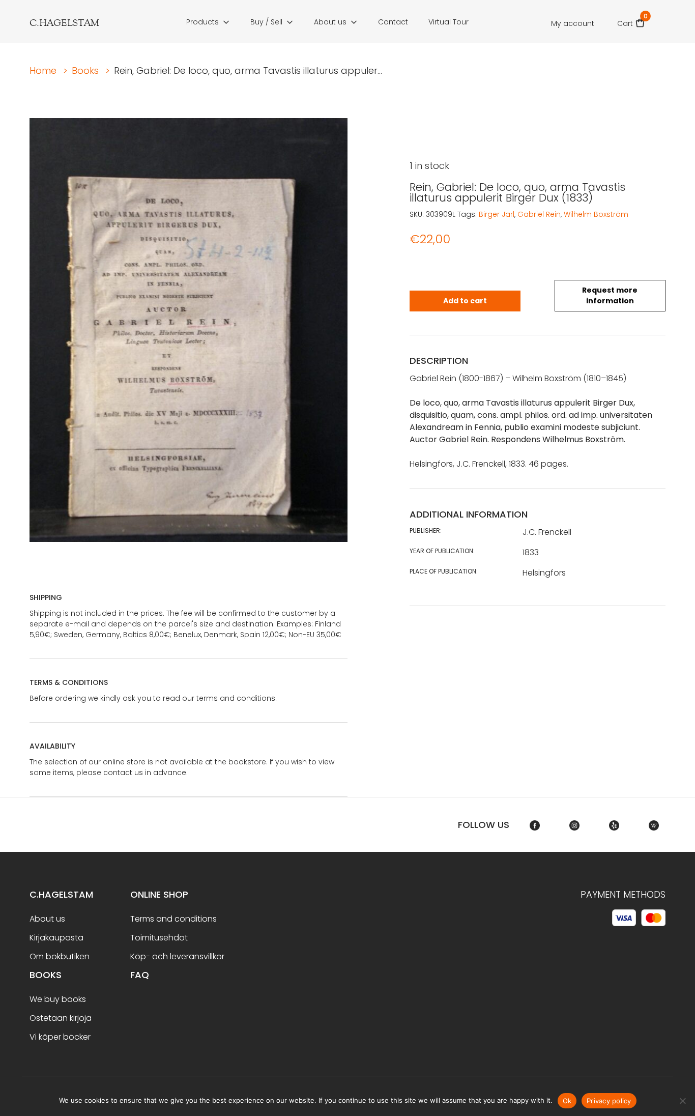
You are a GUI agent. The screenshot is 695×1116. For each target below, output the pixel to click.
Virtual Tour (448, 22)
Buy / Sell (266, 22)
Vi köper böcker (60, 1037)
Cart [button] (631, 20)
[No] (682, 1101)
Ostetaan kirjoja (61, 1018)
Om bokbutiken (60, 956)
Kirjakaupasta (56, 937)
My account (572, 23)
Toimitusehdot (159, 937)
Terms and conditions (173, 919)
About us (330, 22)
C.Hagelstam (61, 894)
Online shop (159, 894)
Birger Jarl (496, 214)
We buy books (58, 999)
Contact (393, 22)
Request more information (610, 295)
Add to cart (465, 301)
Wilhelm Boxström (596, 214)
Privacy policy (609, 1101)
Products (202, 22)
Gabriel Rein (539, 214)
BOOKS (46, 974)
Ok (567, 1101)
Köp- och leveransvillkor (177, 956)
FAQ (139, 974)
